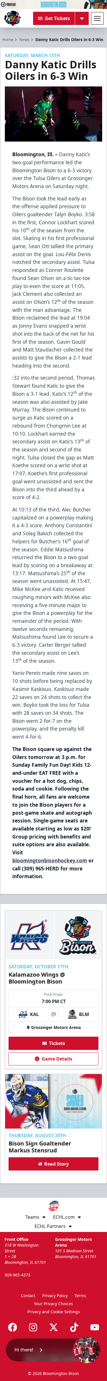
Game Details (57, 1059)
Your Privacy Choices (53, 1303)
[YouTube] (95, 1327)
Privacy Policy (55, 1295)
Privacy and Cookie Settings (53, 1311)
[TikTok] (74, 1327)
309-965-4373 (17, 1275)
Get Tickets (57, 18)
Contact (28, 1295)
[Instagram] (33, 1327)
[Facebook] (13, 1327)
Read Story (56, 1164)
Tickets (57, 1043)
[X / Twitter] (54, 1327)
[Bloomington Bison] (12, 18)
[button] (53, 1349)
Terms (80, 1295)
